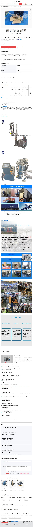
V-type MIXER (3, 497)
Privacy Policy (29, 524)
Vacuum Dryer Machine (10, 515)
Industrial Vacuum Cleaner (18, 515)
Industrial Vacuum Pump (27, 515)
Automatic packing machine (20, 497)
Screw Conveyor (16, 509)
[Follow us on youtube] (30, 521)
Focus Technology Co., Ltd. (10, 524)
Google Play (8, 521)
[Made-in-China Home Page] (16, 1)
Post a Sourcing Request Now (24, 473)
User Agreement (21, 524)
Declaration (25, 524)
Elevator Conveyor (4, 509)
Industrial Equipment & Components (8, 6)
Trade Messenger (14, 521)
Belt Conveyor (10, 509)
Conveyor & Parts (16, 6)
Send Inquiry (8, 46)
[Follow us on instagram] (29, 521)
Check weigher (26, 500)
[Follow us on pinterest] (31, 521)
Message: (4, 466)
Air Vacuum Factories (26, 513)
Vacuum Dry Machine (4, 517)
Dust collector (18, 500)
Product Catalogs (13, 495)
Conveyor (21, 6)
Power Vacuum (4, 515)
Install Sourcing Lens (5, 522)
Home (1, 6)
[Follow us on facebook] (26, 521)
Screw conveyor (3, 500)
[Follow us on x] (27, 521)
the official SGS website (21, 352)
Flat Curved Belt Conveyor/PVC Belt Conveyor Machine (3, 488)
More (1, 519)
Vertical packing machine (12, 497)
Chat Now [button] (25, 46)
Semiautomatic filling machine (28, 497)
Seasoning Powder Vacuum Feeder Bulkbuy (15, 517)
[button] (1, 1)
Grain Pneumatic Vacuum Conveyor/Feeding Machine (20, 488)
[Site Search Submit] (20, 4)
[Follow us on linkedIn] (23, 522)
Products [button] (8, 3)
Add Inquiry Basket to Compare (16, 33)
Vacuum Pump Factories (5, 513)
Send (7, 473)
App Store (3, 521)
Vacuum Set (11, 513)
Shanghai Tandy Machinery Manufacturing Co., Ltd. (10, 39)
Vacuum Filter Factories (18, 513)
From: (5, 461)
